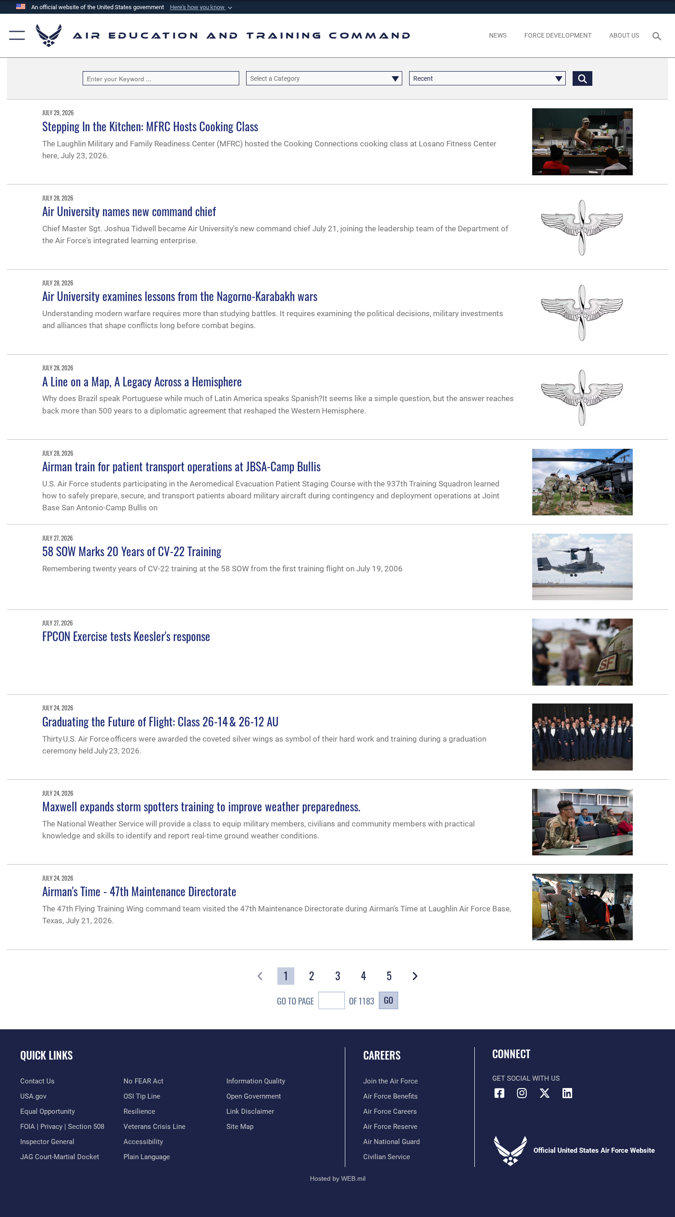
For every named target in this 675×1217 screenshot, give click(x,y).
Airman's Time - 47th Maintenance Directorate (139, 890)
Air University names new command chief (129, 210)
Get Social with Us (526, 1078)
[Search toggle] (658, 35)
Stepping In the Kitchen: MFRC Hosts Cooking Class (150, 125)
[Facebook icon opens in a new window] (499, 1093)
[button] (202, 7)
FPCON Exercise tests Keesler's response (126, 635)
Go (388, 999)
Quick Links (46, 1055)
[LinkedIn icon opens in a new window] (567, 1093)
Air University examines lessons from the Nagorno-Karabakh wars (179, 295)
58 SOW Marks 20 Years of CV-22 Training (131, 550)
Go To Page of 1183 (325, 1000)
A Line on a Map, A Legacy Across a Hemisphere (142, 381)
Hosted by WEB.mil (338, 1178)
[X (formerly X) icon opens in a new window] (544, 1093)
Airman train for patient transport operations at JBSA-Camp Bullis (181, 466)
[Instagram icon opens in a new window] (522, 1093)
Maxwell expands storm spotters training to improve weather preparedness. (201, 806)
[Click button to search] (582, 78)
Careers (381, 1055)
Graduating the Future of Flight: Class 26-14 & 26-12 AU (160, 721)
